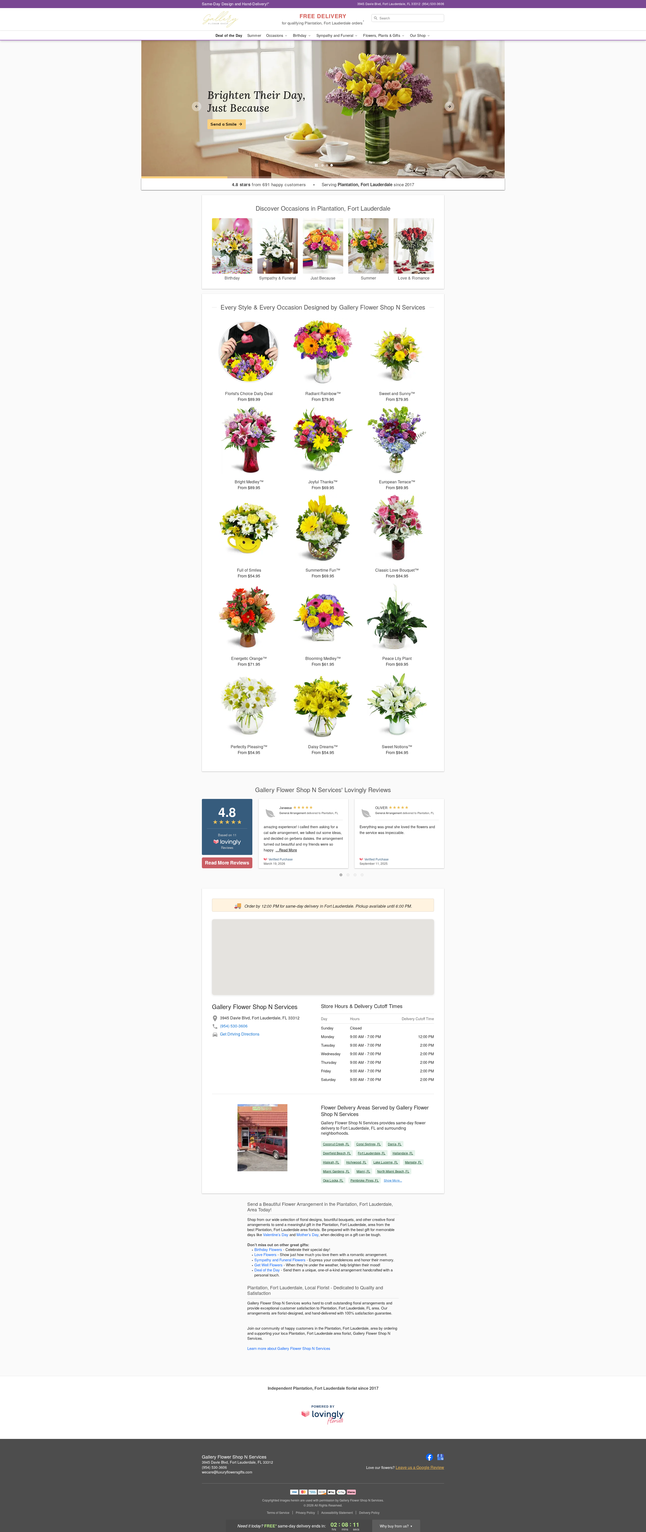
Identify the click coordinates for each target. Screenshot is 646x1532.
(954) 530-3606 (234, 1025)
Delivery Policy (369, 1512)
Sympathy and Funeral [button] (335, 35)
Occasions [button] (275, 35)
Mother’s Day (307, 1234)
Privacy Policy (305, 1512)
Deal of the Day (229, 35)
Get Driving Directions (239, 1034)
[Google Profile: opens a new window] (440, 1457)
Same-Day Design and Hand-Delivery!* (236, 3)
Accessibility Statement (337, 1512)
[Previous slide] (196, 106)
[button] (340, 874)
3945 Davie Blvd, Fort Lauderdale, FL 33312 (237, 1462)
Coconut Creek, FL (336, 1144)
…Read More (286, 849)
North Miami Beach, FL (393, 1171)
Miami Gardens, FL (336, 1171)
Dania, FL (394, 1144)
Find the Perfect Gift (231, 124)
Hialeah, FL (331, 1162)
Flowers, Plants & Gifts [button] (382, 35)
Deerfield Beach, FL (337, 1153)
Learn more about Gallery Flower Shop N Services (288, 1348)
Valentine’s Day (275, 1234)
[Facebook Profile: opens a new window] (429, 1457)
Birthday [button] (300, 35)
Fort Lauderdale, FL (371, 1153)
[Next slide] (449, 106)
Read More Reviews (227, 862)
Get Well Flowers (268, 1264)
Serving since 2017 (368, 184)
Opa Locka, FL (333, 1180)
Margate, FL (413, 1162)
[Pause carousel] (316, 165)
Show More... (393, 1180)
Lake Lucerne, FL (385, 1162)
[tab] (322, 165)
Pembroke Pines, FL (365, 1180)
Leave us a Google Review (420, 1467)
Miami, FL (363, 1171)
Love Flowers (265, 1254)
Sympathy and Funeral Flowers (280, 1259)
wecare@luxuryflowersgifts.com (227, 1471)
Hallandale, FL (403, 1153)
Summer (254, 35)
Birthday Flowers (268, 1249)
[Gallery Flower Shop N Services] (238, 19)
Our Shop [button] (418, 35)
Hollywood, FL (356, 1162)
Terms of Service (278, 1512)
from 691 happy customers (269, 184)
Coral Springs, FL (368, 1144)
